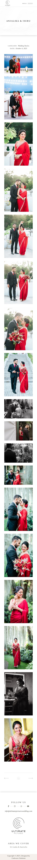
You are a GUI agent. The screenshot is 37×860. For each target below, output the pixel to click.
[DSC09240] (18, 97)
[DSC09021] (18, 282)
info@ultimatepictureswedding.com (18, 811)
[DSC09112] (18, 144)
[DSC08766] (18, 408)
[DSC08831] (18, 374)
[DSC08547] (18, 555)
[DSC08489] (18, 601)
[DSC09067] (18, 236)
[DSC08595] (18, 509)
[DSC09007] (18, 328)
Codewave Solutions (19, 858)
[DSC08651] (18, 475)
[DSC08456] (18, 647)
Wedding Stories (23, 46)
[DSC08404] (18, 693)
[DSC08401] (18, 740)
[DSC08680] (18, 453)
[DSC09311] (18, 63)
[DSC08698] (18, 431)
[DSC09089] (18, 190)
